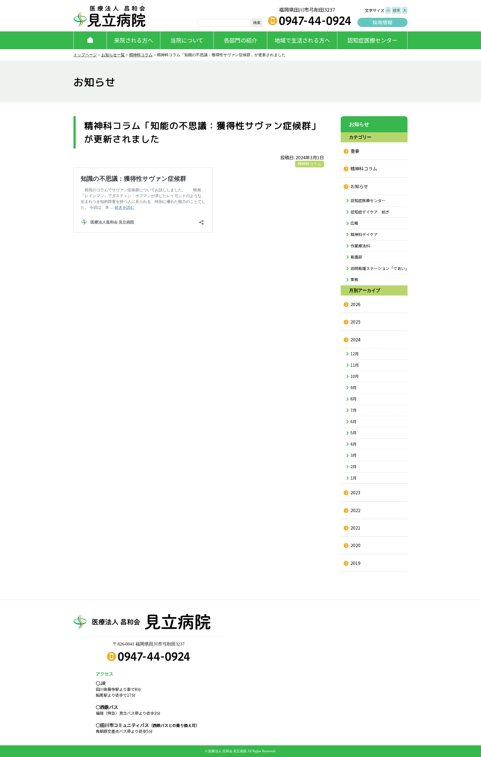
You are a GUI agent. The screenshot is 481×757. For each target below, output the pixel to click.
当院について (186, 40)
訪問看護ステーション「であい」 (379, 268)
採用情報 (382, 22)
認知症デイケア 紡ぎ (369, 212)
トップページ (85, 55)
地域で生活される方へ (302, 40)
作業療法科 (360, 246)
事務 (354, 279)
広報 (354, 223)
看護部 (356, 257)
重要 (354, 151)
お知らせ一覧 (113, 55)
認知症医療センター (372, 40)
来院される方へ (133, 40)
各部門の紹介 (240, 40)
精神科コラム (141, 55)
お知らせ (359, 186)
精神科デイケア (364, 234)
